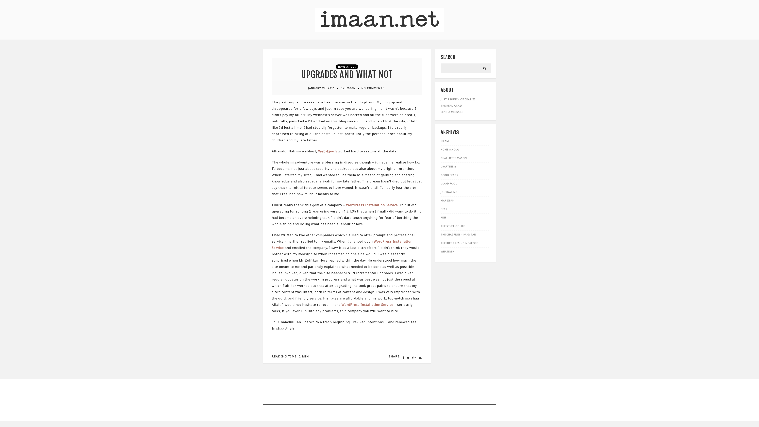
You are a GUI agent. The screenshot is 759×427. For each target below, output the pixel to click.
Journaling (449, 192)
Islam (445, 141)
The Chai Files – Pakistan (458, 234)
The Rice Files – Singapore (459, 243)
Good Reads (449, 175)
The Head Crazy (452, 105)
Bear (444, 209)
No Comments (373, 88)
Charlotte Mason (454, 158)
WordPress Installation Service (372, 205)
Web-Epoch (327, 151)
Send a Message (452, 112)
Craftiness (449, 166)
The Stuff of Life (453, 226)
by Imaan (348, 88)
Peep (444, 217)
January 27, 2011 (321, 88)
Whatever (447, 251)
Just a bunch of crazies (458, 99)
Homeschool (347, 66)
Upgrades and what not (347, 74)
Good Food (449, 183)
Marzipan (447, 200)
